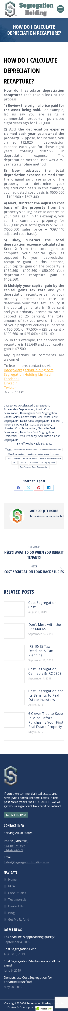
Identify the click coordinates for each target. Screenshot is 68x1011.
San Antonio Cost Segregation (34, 467)
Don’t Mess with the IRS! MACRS (44, 626)
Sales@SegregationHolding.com (26, 862)
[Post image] (14, 609)
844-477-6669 (13, 850)
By (25, 443)
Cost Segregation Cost (42, 605)
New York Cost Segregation (37, 432)
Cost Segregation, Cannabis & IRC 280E (44, 671)
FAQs (11, 886)
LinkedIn (11, 383)
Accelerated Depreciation (33, 405)
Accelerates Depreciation (19, 409)
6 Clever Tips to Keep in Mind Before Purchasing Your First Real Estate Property (45, 720)
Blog (11, 913)
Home (12, 879)
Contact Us (16, 906)
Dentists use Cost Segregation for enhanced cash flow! (28, 979)
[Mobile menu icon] (60, 9)
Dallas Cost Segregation (34, 420)
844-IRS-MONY (14, 846)
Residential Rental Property (20, 436)
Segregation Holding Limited (27, 374)
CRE (9, 458)
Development (27, 1007)
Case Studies (17, 893)
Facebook (11, 378)
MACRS (23, 463)
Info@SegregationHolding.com (28, 370)
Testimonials (17, 899)
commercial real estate (50, 450)
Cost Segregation (16, 454)
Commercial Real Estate (35, 417)
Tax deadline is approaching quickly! (29, 937)
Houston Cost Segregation (20, 428)
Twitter (10, 387)
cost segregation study (38, 454)
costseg (56, 454)
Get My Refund (18, 919)
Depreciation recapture (50, 458)
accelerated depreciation (25, 450)
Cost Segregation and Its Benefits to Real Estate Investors (45, 695)
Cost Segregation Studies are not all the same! (32, 963)
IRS (14, 463)
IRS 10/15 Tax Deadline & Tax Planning (40, 650)
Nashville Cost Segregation (42, 463)
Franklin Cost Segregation (35, 424)
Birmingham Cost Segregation (38, 413)
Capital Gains (12, 417)
